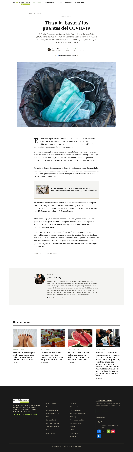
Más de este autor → (55, 298)
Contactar (49, 3)
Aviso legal (73, 417)
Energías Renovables (53, 410)
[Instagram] (113, 431)
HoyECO (59, 3)
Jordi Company (60, 49)
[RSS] (108, 431)
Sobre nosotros (75, 407)
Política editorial (75, 410)
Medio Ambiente (51, 404)
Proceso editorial (72, 49)
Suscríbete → (104, 411)
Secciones (37, 3)
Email (55, 253)
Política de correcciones (78, 413)
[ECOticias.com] (21, 3)
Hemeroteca (74, 433)
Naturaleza (49, 407)
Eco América (50, 433)
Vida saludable (38, 13)
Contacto (73, 404)
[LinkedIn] (99, 436)
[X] (104, 431)
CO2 (47, 417)
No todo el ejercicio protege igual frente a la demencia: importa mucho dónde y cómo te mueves (74, 189)
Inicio (30, 13)
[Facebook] (99, 431)
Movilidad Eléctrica (52, 413)
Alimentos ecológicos (53, 427)
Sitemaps (73, 436)
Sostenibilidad (51, 420)
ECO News (68, 3)
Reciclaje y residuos (52, 423)
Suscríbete (79, 3)
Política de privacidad (77, 420)
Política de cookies (76, 423)
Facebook (49, 253)
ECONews (73, 430)
